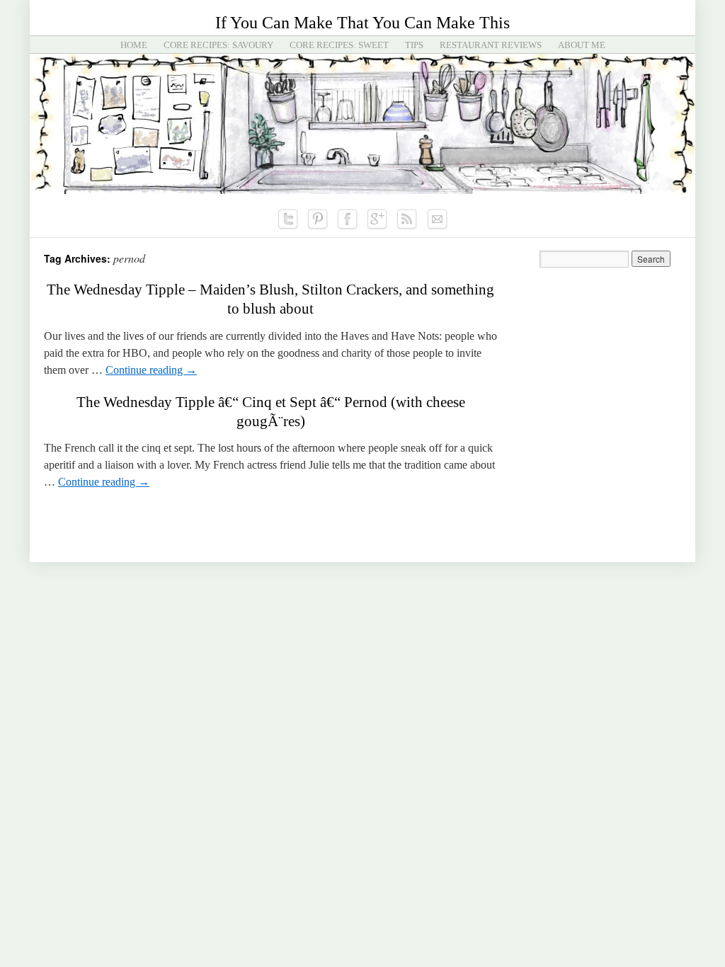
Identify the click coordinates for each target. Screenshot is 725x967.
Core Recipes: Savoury (218, 45)
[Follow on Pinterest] (318, 219)
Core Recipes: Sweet (339, 45)
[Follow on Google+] (377, 219)
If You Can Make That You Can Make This (362, 22)
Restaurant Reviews (491, 45)
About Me (581, 45)
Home (133, 45)
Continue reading (151, 370)
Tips (414, 45)
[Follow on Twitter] (288, 219)
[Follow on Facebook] (347, 219)
